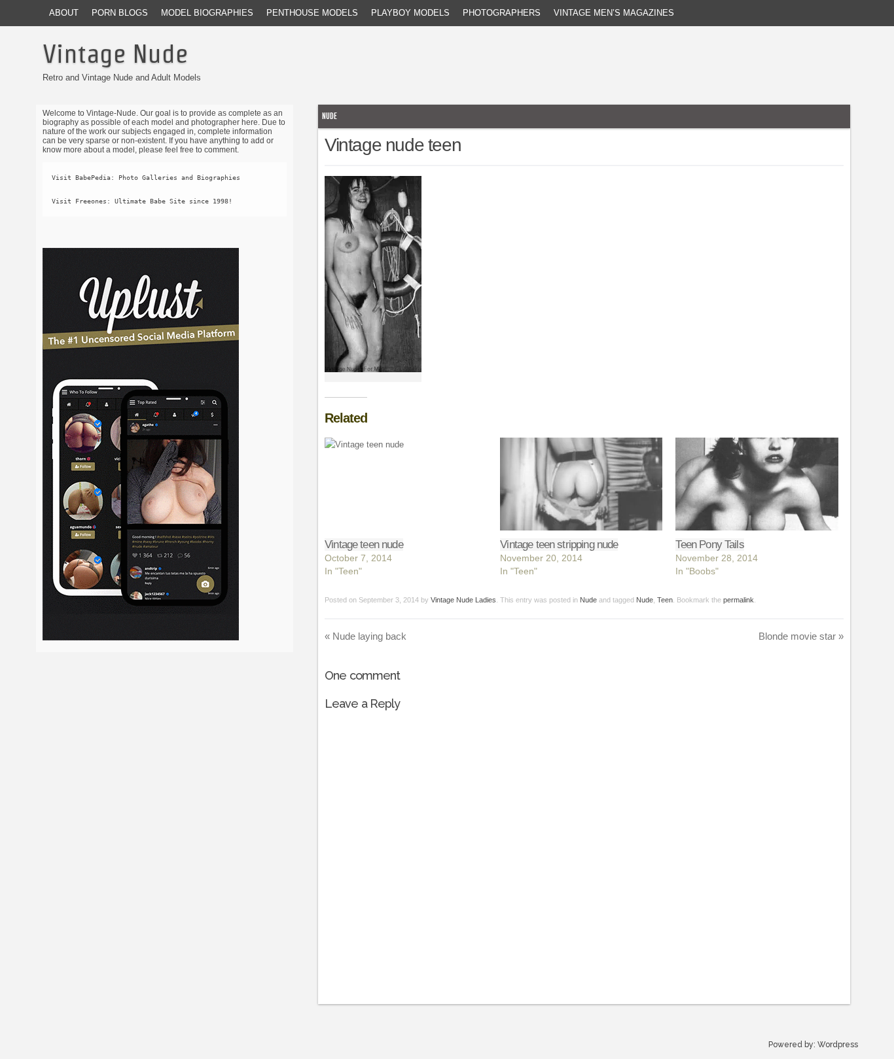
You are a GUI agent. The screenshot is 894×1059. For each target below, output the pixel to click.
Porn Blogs (120, 13)
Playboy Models (410, 13)
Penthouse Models (312, 13)
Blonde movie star (801, 636)
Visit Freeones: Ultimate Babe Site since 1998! (142, 201)
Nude (329, 116)
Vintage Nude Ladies (463, 600)
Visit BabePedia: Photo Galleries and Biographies (146, 177)
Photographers (502, 13)
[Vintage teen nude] (406, 484)
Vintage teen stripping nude (559, 544)
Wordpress (837, 1044)
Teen (665, 600)
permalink (738, 600)
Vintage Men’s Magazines (614, 13)
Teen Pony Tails (709, 544)
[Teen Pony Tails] (756, 484)
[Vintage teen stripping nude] (581, 484)
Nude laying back (365, 636)
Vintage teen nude (364, 544)
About (64, 13)
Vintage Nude (115, 53)
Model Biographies (207, 13)
